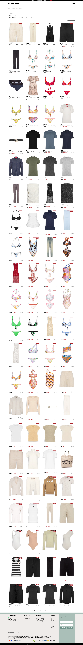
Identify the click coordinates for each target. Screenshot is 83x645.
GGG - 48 (39, 15)
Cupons (12, 8)
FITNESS (54, 5)
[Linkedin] (18, 632)
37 (22, 17)
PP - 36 (21, 15)
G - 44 (32, 15)
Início (9, 8)
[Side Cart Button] (74, 3)
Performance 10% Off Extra (18, 8)
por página (39, 610)
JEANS (51, 5)
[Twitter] (15, 632)
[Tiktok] (17, 632)
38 (24, 17)
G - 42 (29, 15)
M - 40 (26, 15)
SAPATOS (40, 5)
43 (33, 17)
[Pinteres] (13, 632)
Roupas (15, 13)
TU (45, 15)
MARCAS (26, 5)
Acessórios (23, 13)
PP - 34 (17, 15)
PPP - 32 (14, 15)
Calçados (18, 13)
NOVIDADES (10, 5)
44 (35, 17)
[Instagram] (9, 632)
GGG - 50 (43, 15)
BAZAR (59, 5)
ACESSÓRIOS (46, 5)
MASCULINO (21, 5)
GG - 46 (35, 15)
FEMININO (16, 5)
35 (19, 17)
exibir (32, 610)
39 (26, 17)
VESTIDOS (35, 5)
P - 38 (23, 15)
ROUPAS (30, 5)
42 (31, 17)
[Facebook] (11, 632)
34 (17, 17)
